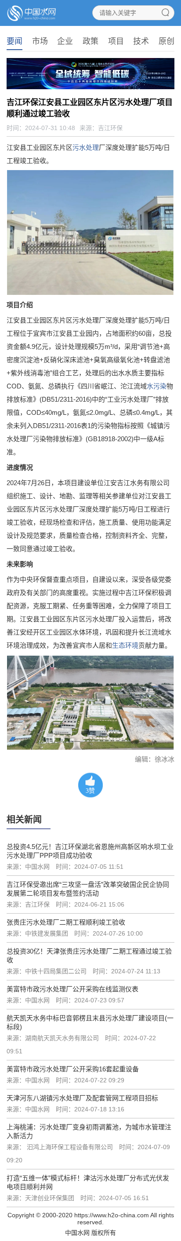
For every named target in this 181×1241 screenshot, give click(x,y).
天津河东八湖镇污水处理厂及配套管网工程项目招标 (82, 1098)
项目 (116, 41)
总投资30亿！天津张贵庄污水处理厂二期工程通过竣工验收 (89, 955)
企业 (65, 41)
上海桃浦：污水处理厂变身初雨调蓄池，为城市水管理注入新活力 (89, 1131)
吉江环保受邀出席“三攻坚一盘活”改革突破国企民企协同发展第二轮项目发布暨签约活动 (88, 889)
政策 (90, 41)
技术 (141, 41)
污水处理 (85, 147)
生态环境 (125, 645)
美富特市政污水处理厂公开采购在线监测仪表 (72, 989)
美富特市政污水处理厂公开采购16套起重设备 (73, 1069)
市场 (40, 41)
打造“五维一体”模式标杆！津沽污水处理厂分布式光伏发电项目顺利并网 (88, 1182)
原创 (166, 41)
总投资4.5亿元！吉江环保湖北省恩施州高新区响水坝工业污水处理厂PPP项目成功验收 (90, 851)
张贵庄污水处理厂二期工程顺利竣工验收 (66, 922)
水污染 (157, 386)
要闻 (14, 41)
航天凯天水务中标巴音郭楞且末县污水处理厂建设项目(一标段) (90, 1022)
